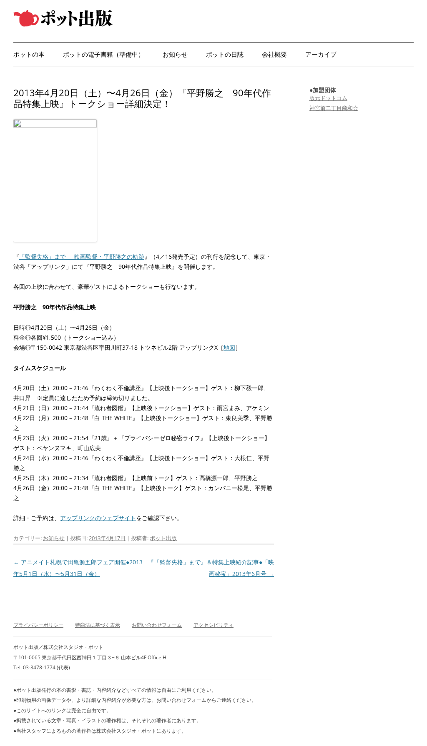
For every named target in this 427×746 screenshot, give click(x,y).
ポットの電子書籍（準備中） (103, 54)
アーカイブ (321, 54)
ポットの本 (29, 54)
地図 (229, 347)
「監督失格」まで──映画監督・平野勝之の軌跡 (81, 256)
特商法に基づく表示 (97, 624)
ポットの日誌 (225, 54)
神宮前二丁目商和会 (333, 108)
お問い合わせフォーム (157, 624)
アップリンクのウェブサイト (98, 518)
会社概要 (274, 54)
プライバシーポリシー (38, 624)
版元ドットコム (328, 98)
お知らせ (175, 54)
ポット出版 (163, 538)
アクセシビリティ (213, 624)
